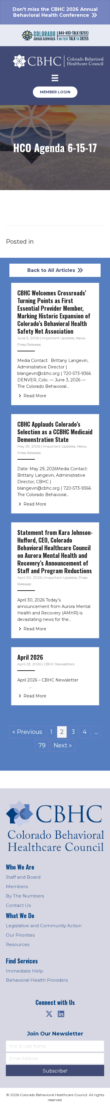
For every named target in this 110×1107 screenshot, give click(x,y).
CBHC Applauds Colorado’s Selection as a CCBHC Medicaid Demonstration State (54, 432)
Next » (62, 745)
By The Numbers (25, 896)
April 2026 (30, 657)
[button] (49, 1013)
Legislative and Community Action (44, 925)
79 (41, 745)
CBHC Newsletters (59, 664)
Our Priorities (20, 935)
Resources (17, 944)
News (80, 338)
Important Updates (58, 338)
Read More (34, 395)
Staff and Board (23, 877)
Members (17, 886)
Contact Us (18, 905)
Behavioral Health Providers (37, 980)
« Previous (27, 731)
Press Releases (29, 344)
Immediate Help (24, 971)
